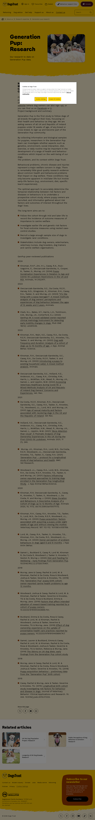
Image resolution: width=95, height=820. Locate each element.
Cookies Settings (41, 99)
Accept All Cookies (54, 99)
